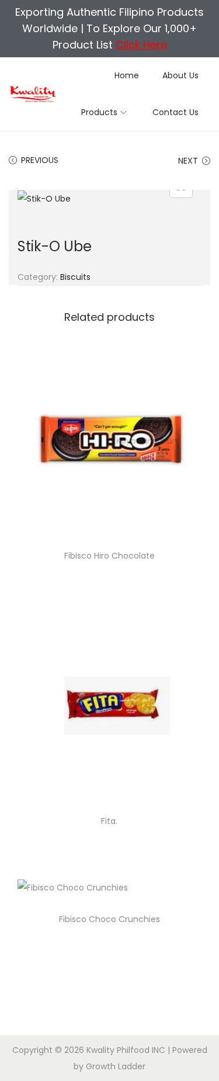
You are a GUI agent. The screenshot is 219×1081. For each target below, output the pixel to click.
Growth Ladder (115, 1066)
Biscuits (75, 277)
